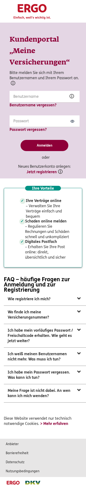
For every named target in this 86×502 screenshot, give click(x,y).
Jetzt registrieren (42, 172)
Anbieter (12, 444)
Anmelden (44, 145)
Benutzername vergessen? (33, 105)
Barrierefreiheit (17, 453)
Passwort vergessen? (28, 129)
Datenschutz (15, 462)
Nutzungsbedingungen (22, 471)
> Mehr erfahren (54, 423)
